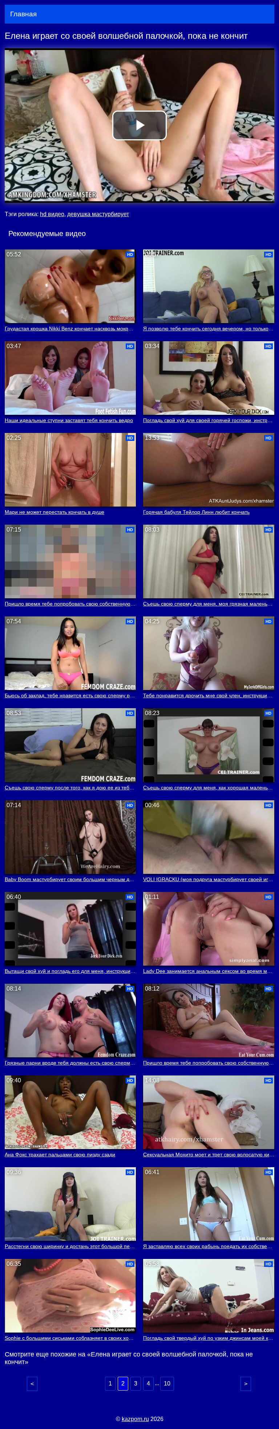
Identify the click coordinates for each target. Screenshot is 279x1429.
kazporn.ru (135, 1419)
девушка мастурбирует (98, 214)
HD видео (52, 214)
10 (167, 1383)
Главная (23, 14)
